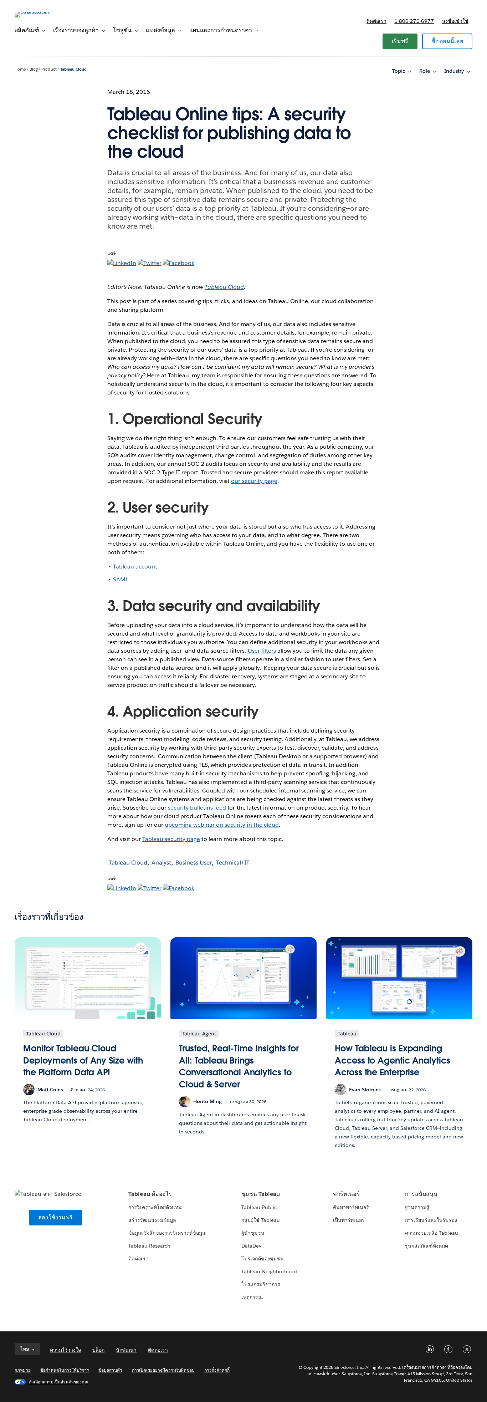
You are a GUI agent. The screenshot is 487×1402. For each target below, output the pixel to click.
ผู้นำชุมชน (253, 1233)
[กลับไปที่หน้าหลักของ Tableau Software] (41, 11)
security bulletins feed (197, 807)
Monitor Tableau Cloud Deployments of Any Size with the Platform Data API (83, 1060)
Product (48, 69)
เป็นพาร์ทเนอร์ (349, 1220)
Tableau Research (149, 1246)
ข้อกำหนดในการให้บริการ (64, 1370)
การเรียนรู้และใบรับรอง (431, 1220)
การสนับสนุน (421, 1194)
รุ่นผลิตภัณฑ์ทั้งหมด (426, 1246)
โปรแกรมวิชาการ (260, 1284)
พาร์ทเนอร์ (346, 1194)
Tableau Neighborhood (269, 1271)
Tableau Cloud (73, 69)
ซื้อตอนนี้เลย (447, 41)
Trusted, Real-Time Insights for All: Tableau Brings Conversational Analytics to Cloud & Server (239, 1066)
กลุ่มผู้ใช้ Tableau (260, 1220)
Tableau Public (259, 1207)
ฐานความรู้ (417, 1207)
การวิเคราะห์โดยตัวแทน (154, 1207)
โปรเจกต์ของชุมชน (262, 1258)
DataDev (251, 1246)
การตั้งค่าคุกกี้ (217, 1370)
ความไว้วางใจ (65, 1350)
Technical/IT (233, 862)
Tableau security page (171, 839)
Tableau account (135, 566)
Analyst (161, 862)
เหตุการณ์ (252, 1297)
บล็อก (98, 1350)
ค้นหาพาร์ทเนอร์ (351, 1207)
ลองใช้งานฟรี (55, 1217)
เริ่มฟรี (400, 41)
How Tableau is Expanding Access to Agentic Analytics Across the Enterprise (392, 1060)
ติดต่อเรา (376, 21)
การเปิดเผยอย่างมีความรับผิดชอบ (163, 1370)
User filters (262, 650)
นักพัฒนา (126, 1350)
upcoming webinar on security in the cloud (222, 825)
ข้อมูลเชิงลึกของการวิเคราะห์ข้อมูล (166, 1233)
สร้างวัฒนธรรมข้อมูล (152, 1220)
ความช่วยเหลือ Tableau (431, 1233)
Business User (193, 862)
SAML (120, 579)
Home (20, 69)
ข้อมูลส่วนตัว (110, 1370)
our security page (254, 481)
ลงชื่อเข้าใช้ (455, 21)
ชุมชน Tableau (260, 1194)
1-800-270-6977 (414, 21)
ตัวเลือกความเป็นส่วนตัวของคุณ (58, 1382)
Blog (34, 69)
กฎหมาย (23, 1370)
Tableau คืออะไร (149, 1194)
